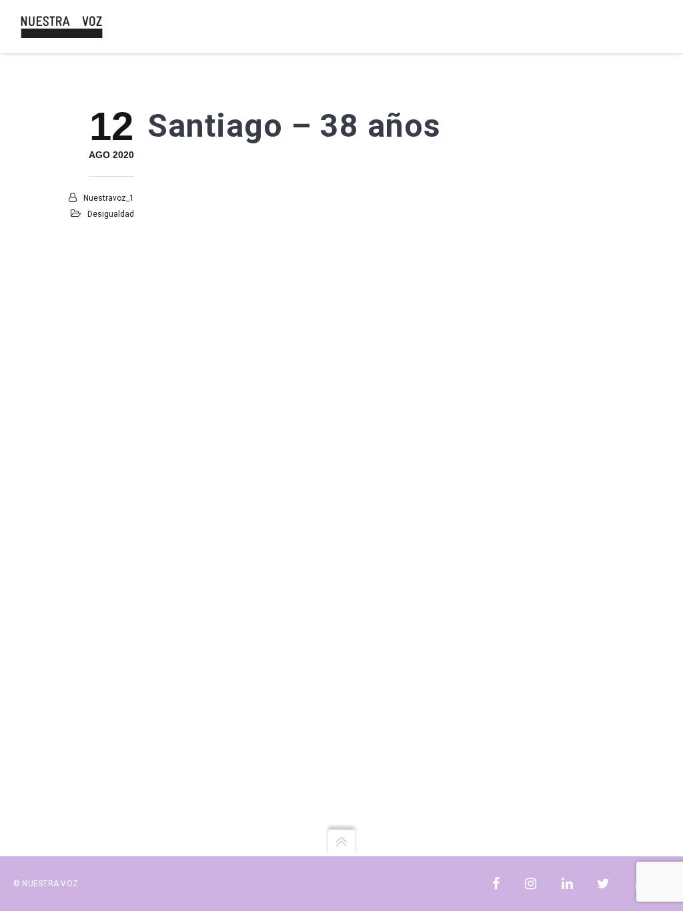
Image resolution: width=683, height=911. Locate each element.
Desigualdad (110, 214)
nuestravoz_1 (108, 198)
